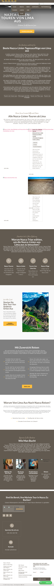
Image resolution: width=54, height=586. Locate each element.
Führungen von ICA (23, 96)
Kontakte (35, 6)
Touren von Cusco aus (10, 96)
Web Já (22, 584)
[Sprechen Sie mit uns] (12, 526)
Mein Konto (21, 570)
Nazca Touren (6, 563)
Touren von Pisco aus (36, 96)
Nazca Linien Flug (22, 10)
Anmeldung (42, 579)
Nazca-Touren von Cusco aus (7, 570)
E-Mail (42, 572)
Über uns (28, 8)
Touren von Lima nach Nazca (7, 567)
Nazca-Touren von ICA (7, 573)
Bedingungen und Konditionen (23, 573)
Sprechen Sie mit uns (12, 530)
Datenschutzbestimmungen (25, 575)
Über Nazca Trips (23, 567)
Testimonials (45, 6)
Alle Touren (14, 8)
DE (44, 4)
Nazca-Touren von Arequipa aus (7, 578)
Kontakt (11, 547)
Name (35, 572)
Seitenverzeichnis (23, 577)
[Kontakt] (11, 542)
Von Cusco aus (35, 328)
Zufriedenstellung (9, 1)
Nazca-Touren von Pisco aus (7, 576)
